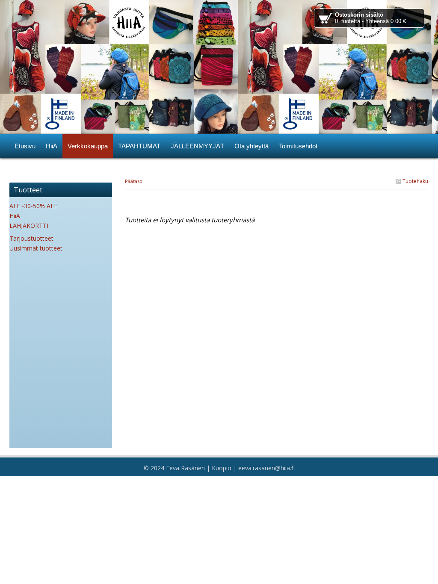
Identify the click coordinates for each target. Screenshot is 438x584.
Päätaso (133, 181)
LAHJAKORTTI (28, 225)
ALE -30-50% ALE (33, 206)
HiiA (14, 216)
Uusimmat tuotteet (35, 248)
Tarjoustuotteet (31, 238)
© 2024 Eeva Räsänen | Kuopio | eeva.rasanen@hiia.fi (219, 468)
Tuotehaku (414, 181)
